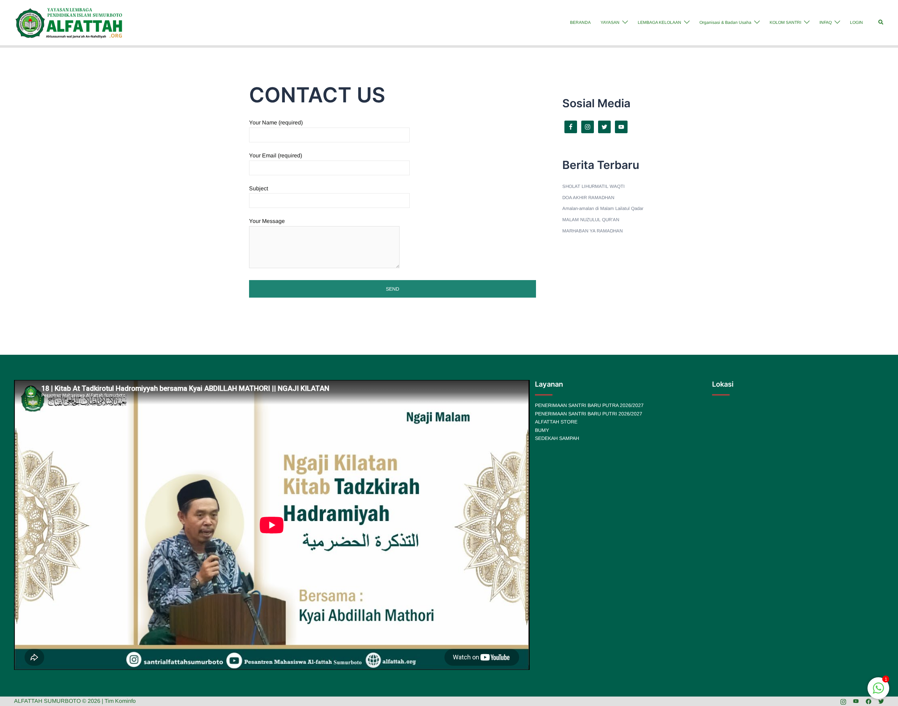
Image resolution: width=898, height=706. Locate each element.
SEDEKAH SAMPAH (557, 438)
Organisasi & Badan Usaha (725, 22)
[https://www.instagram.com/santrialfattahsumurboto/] (843, 701)
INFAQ (825, 22)
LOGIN (856, 22)
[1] (878, 692)
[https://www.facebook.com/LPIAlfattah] (868, 701)
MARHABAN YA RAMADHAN (592, 230)
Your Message (267, 221)
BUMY (542, 430)
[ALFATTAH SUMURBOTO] (69, 22)
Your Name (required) (276, 122)
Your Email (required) (275, 155)
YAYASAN (610, 22)
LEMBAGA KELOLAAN (659, 22)
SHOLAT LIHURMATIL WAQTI (593, 186)
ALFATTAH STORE (556, 422)
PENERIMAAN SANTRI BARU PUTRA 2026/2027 (589, 405)
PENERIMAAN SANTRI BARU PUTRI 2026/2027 (588, 413)
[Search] (881, 22)
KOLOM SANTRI (785, 22)
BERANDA (580, 22)
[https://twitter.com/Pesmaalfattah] (881, 701)
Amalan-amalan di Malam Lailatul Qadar (602, 208)
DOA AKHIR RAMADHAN (588, 197)
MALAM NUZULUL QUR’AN (590, 219)
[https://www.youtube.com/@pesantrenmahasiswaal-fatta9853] (856, 701)
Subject (258, 188)
